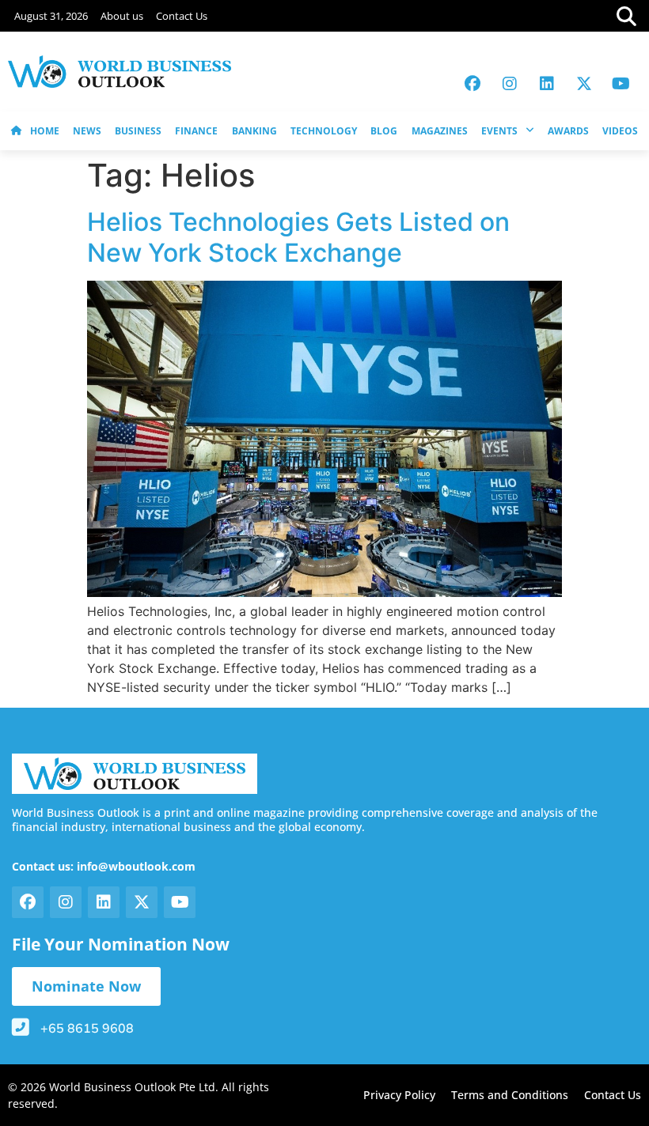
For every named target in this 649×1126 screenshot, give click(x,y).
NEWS (87, 131)
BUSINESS (138, 131)
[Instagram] (510, 84)
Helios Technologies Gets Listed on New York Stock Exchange (298, 236)
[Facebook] (472, 84)
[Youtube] (621, 84)
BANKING (254, 131)
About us (122, 16)
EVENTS (499, 131)
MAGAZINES (440, 131)
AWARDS (568, 131)
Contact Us (181, 16)
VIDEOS (620, 131)
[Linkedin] (547, 84)
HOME (44, 131)
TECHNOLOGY (323, 131)
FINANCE (196, 131)
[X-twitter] (584, 84)
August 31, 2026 (51, 16)
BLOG (383, 131)
